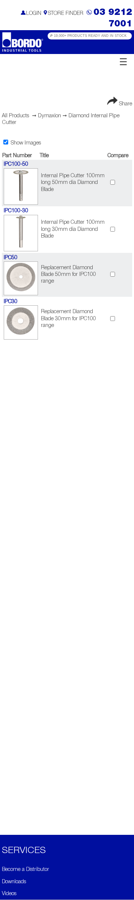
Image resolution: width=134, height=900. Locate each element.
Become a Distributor (25, 869)
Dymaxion (49, 116)
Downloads (14, 882)
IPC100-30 (16, 211)
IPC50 (10, 257)
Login (33, 13)
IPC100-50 (16, 164)
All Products (15, 116)
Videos (9, 893)
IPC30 (10, 301)
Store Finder (65, 13)
